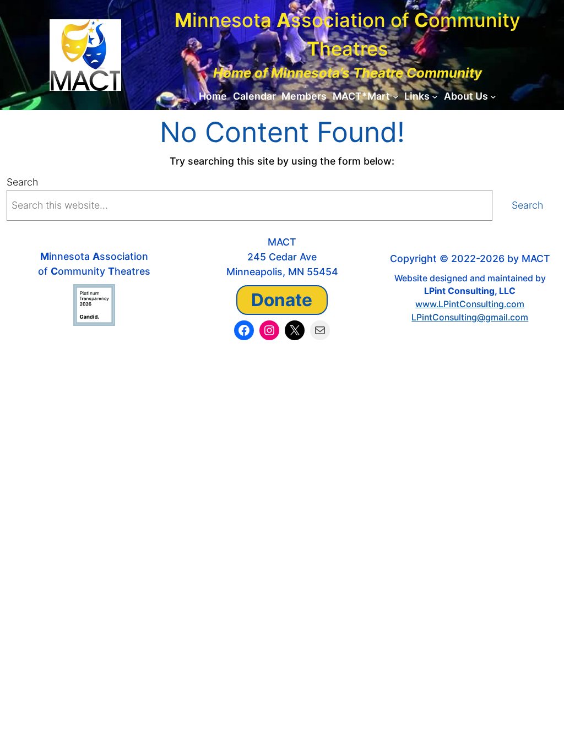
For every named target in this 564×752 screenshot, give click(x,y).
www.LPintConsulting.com (469, 304)
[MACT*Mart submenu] (396, 97)
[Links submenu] (435, 97)
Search (22, 182)
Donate (281, 299)
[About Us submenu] (493, 97)
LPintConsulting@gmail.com (469, 317)
